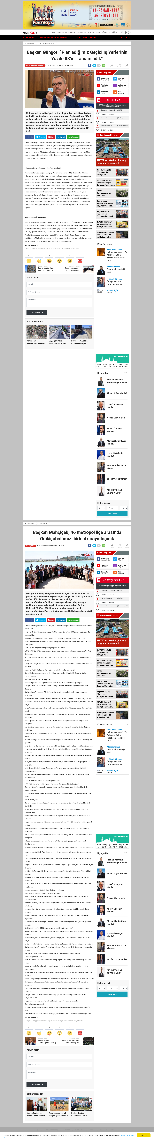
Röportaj (106, 32)
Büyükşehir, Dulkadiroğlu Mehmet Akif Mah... (52, 38)
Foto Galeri (83, 37)
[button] (125, 244)
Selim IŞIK (111, 290)
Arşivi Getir (112, 514)
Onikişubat (43, 523)
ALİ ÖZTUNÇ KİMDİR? (117, 479)
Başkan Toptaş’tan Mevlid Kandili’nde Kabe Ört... (36, 1115)
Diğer (114, 32)
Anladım (143, 1135)
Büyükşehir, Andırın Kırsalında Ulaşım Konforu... (79, 343)
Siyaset (91, 32)
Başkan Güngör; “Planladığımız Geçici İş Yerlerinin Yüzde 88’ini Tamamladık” (53, 248)
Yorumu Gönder (37, 312)
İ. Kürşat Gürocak (114, 268)
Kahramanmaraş (59, 32)
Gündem (71, 32)
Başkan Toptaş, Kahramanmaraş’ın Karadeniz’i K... (79, 1115)
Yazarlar (93, 37)
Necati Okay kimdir (116, 418)
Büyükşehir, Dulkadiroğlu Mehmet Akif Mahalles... (35, 343)
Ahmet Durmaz (113, 255)
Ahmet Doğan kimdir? (117, 393)
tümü (126, 372)
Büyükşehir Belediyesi (47, 43)
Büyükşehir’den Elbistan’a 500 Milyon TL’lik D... (57, 343)
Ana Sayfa (30, 43)
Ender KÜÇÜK (112, 279)
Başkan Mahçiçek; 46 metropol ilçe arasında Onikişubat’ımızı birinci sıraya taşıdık (54, 1021)
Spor (98, 32)
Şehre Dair (81, 32)
